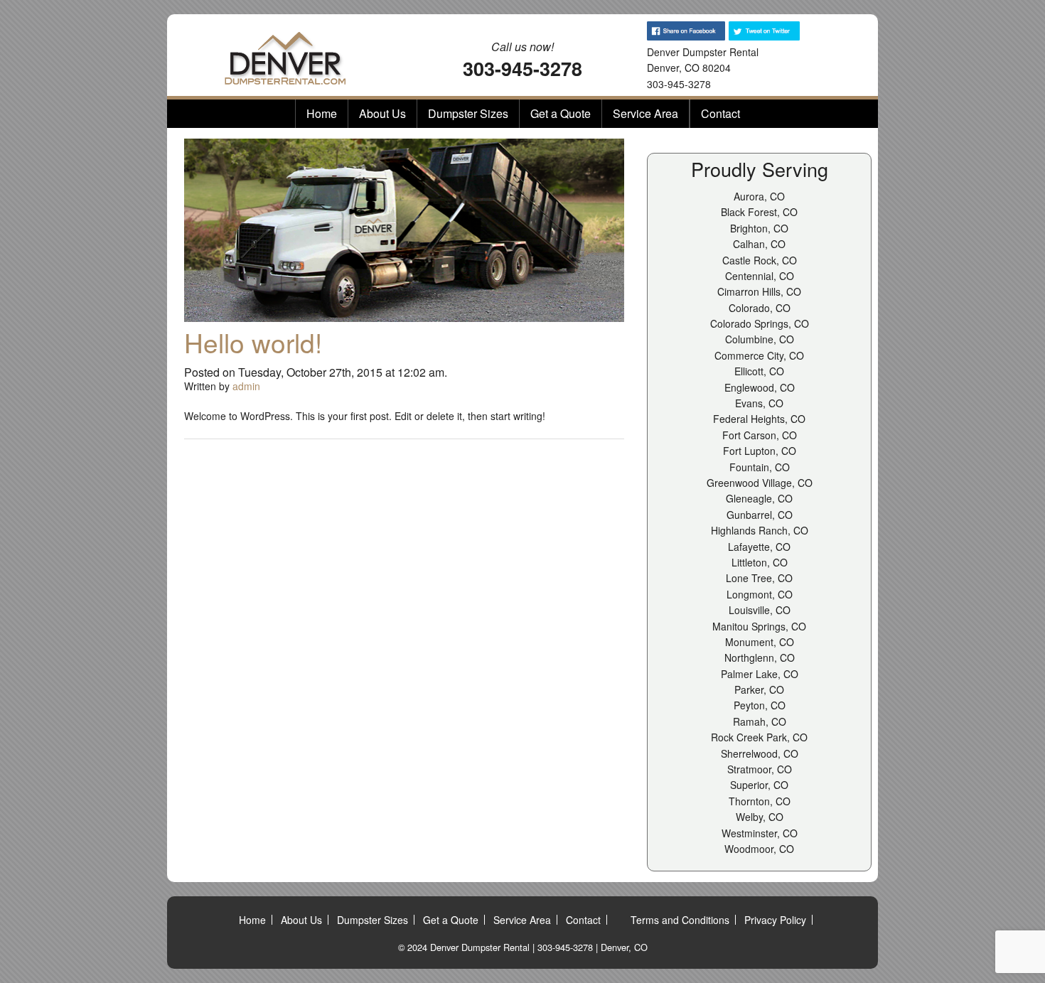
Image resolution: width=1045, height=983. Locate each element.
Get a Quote (560, 113)
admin (246, 386)
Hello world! (253, 342)
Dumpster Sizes (468, 113)
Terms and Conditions (680, 920)
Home (321, 113)
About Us (382, 113)
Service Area (645, 113)
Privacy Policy (775, 920)
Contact (720, 113)
